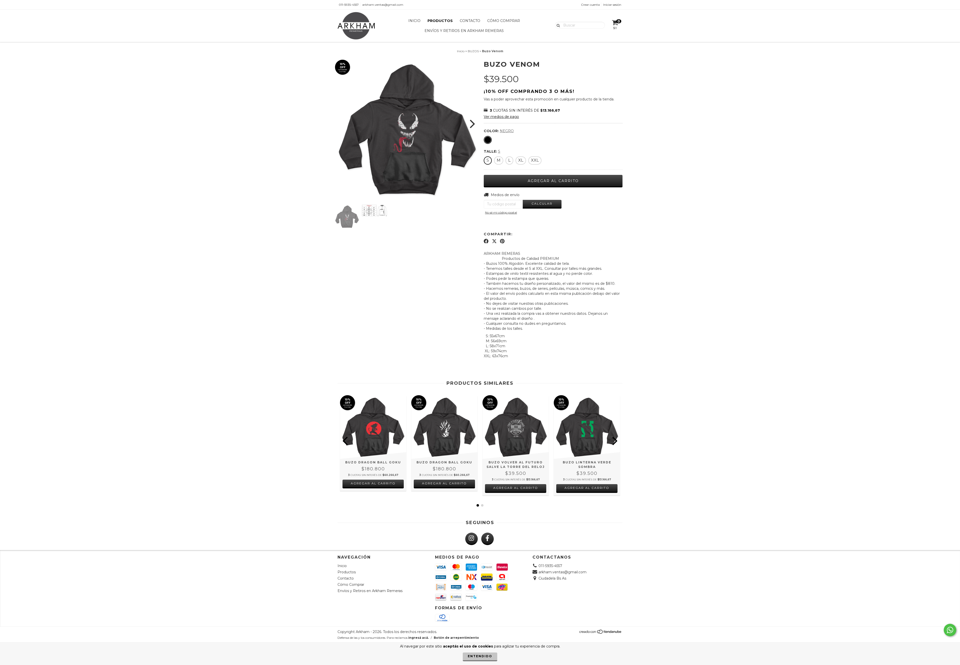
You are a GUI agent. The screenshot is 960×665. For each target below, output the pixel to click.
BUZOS (473, 51)
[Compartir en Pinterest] (502, 241)
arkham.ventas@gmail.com (382, 4)
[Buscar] (557, 25)
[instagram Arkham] (471, 539)
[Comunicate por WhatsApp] (950, 630)
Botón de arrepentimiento (456, 638)
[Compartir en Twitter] (494, 241)
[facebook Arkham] (487, 539)
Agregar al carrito (373, 483)
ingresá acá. (418, 638)
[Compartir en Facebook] (486, 241)
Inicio (414, 20)
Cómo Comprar (503, 20)
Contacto (470, 20)
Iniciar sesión (612, 4)
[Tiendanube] (600, 633)
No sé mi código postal (501, 212)
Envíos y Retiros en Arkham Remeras (464, 30)
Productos (440, 20)
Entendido (480, 656)
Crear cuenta (590, 4)
